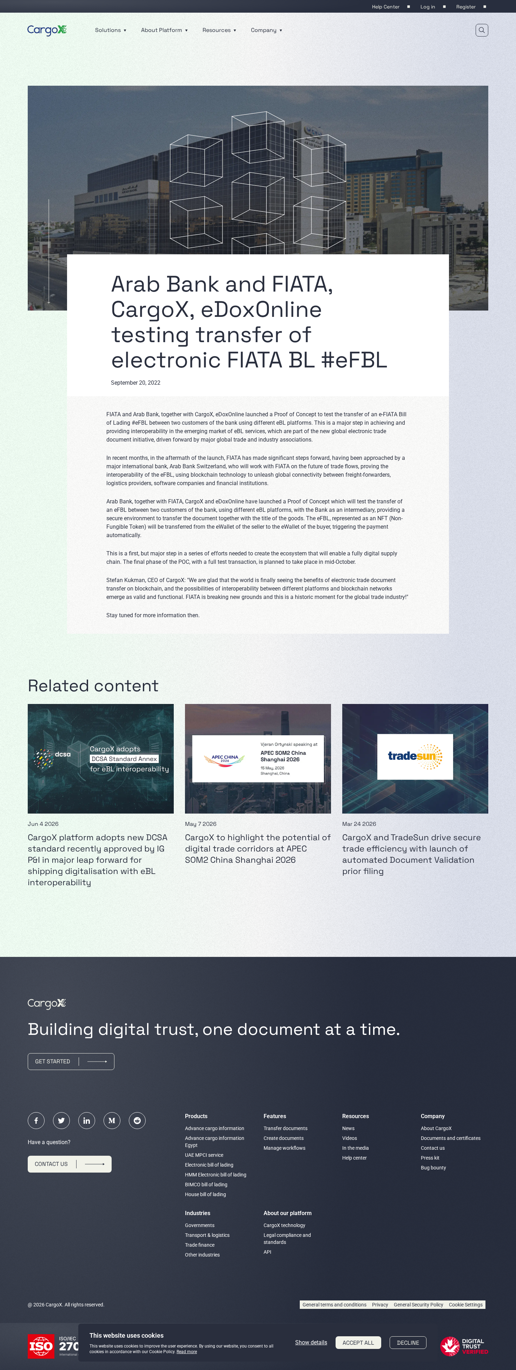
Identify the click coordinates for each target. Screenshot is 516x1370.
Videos (349, 1138)
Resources (217, 30)
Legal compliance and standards (287, 1238)
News (348, 1128)
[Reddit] (137, 1120)
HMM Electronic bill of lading (215, 1174)
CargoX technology (284, 1225)
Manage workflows (284, 1148)
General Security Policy (418, 1304)
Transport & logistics (207, 1235)
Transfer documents (285, 1128)
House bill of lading (205, 1194)
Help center (354, 1158)
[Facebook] (36, 1120)
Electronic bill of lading (209, 1165)
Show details (311, 1342)
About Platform (162, 30)
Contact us (433, 1148)
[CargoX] (47, 29)
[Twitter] (61, 1120)
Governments (199, 1225)
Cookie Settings (466, 1304)
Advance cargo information (214, 1128)
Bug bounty (433, 1167)
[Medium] (112, 1120)
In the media (355, 1148)
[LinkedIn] (86, 1120)
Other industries (202, 1255)
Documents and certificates (451, 1138)
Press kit (430, 1158)
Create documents (284, 1138)
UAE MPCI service (204, 1155)
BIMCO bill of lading (206, 1184)
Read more (187, 1351)
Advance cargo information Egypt (214, 1141)
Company (264, 30)
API (267, 1252)
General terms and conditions (334, 1304)
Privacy (380, 1304)
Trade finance (199, 1245)
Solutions (108, 30)
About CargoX (436, 1128)
